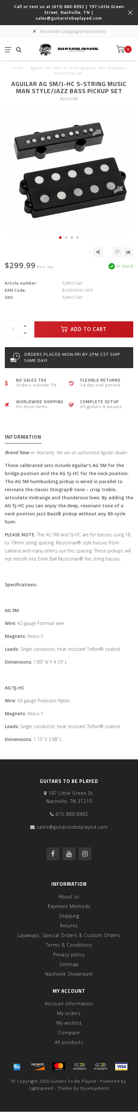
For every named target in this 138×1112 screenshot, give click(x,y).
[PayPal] (80, 1066)
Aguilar (69, 99)
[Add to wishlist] (117, 252)
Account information (69, 1003)
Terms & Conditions (69, 945)
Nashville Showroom (69, 974)
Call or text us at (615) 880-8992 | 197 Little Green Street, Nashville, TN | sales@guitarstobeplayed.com (69, 12)
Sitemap (69, 964)
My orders (69, 1013)
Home (17, 67)
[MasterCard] (59, 1066)
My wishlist (69, 1023)
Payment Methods (69, 906)
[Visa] (121, 1066)
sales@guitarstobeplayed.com (72, 827)
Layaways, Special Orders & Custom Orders (69, 935)
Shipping (69, 916)
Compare (69, 1032)
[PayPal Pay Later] (100, 1066)
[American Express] (17, 1066)
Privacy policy (69, 954)
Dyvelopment (94, 1088)
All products (69, 1042)
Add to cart (88, 329)
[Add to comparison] (128, 252)
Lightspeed (41, 1088)
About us (69, 896)
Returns (69, 925)
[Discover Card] (38, 1066)
